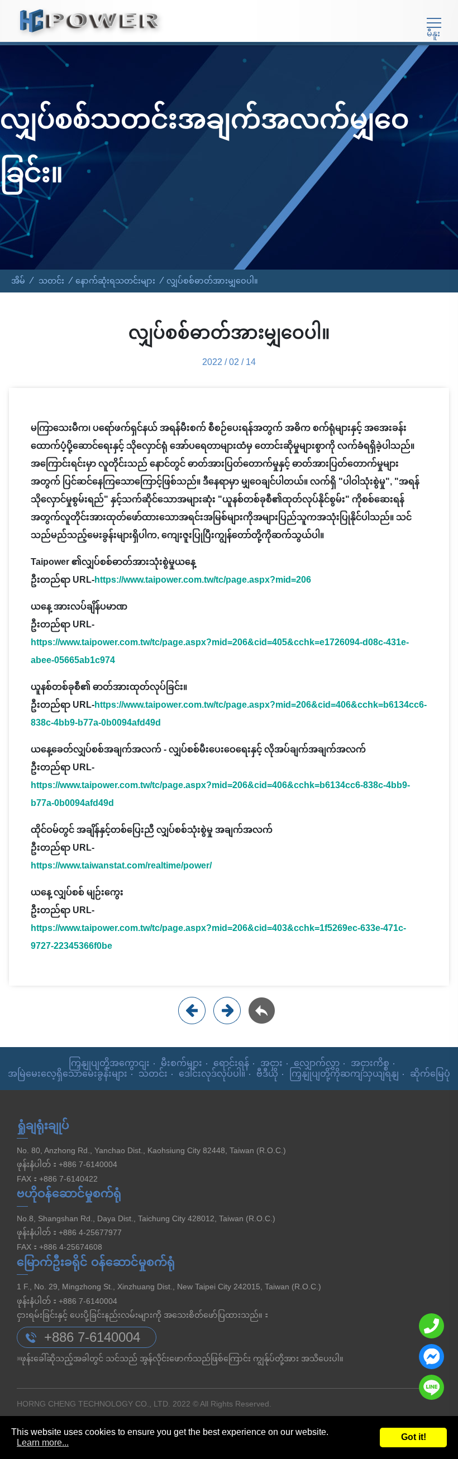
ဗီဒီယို (267, 1073)
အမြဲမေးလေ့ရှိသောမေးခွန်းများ (67, 1073)
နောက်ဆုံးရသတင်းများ (115, 280)
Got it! (413, 1437)
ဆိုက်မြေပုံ (430, 1073)
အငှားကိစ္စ (370, 1063)
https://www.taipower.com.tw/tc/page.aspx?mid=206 (202, 579)
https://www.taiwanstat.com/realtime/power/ (121, 865)
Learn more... (43, 1442)
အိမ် (18, 280)
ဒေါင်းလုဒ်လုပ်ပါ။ (212, 1073)
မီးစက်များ (181, 1063)
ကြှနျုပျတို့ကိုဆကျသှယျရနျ (344, 1073)
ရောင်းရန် (231, 1063)
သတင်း (51, 280)
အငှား (271, 1063)
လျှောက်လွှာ (317, 1063)
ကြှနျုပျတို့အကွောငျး (109, 1063)
